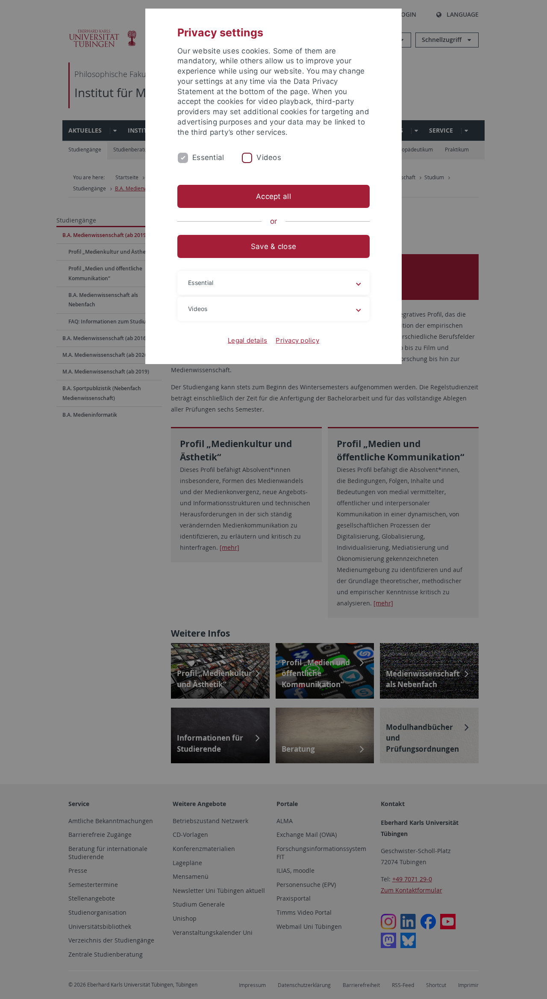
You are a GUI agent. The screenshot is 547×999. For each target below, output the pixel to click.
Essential (208, 157)
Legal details (247, 340)
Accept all (273, 196)
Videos (268, 157)
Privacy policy (297, 340)
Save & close (273, 246)
